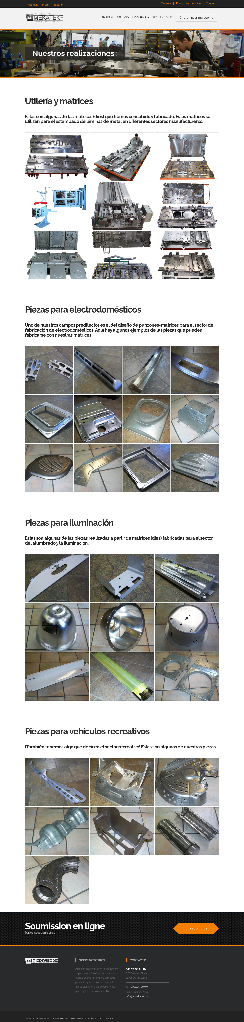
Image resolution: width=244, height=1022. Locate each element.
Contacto (211, 3)
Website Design (86, 1018)
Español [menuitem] (58, 4)
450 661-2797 (139, 987)
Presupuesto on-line (188, 3)
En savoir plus (196, 928)
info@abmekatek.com (137, 996)
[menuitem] (33, 4)
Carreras (166, 3)
